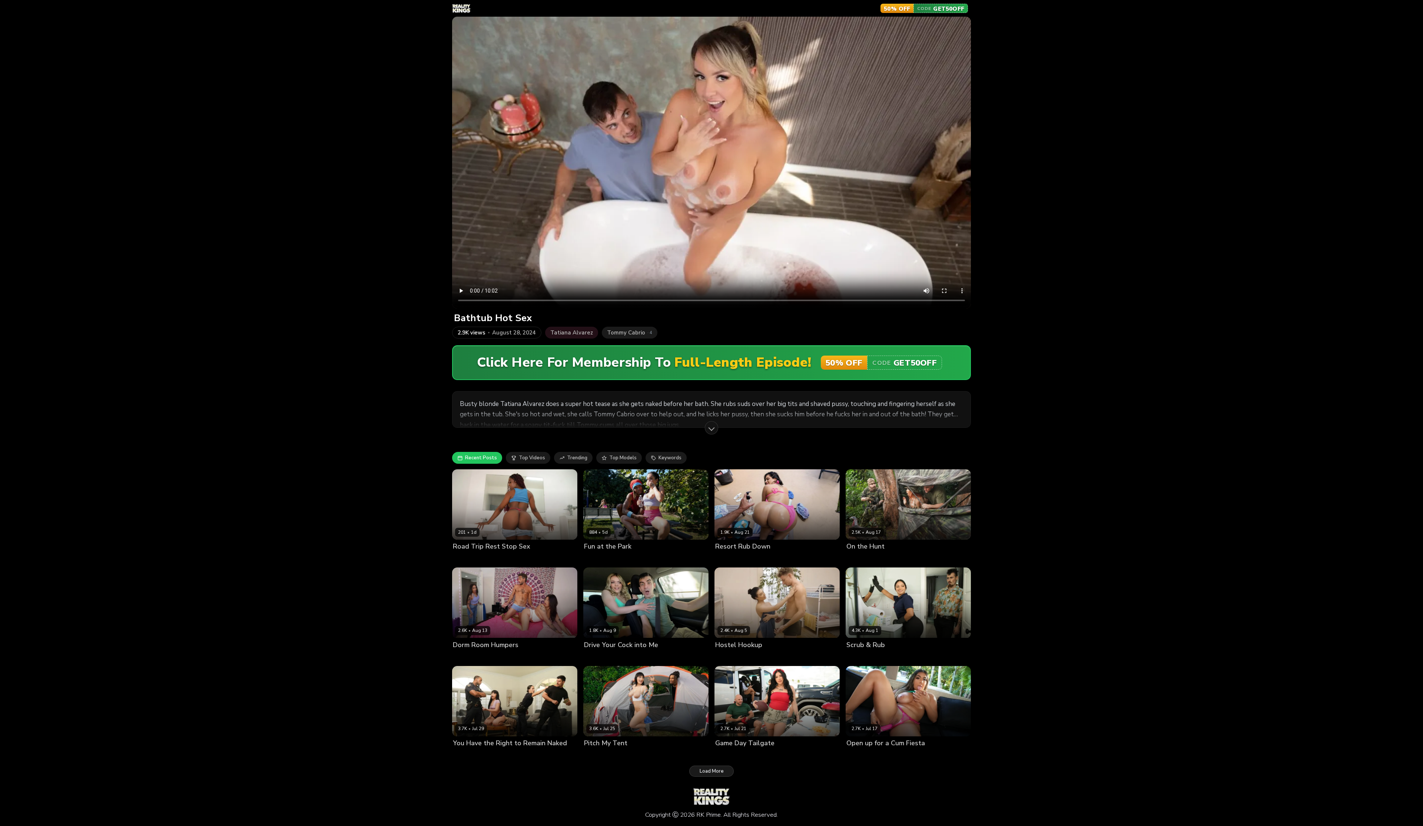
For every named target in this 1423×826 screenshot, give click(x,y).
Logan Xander (901, 657)
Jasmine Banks (500, 657)
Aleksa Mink (598, 755)
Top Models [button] (623, 457)
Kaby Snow (619, 559)
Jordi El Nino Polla (635, 657)
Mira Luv (593, 559)
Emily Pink (727, 657)
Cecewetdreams (472, 559)
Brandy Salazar (864, 657)
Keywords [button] (670, 457)
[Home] (461, 8)
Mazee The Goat (504, 755)
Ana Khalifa (466, 657)
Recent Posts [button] (481, 457)
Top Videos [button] (532, 457)
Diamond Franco (734, 755)
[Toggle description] (711, 427)
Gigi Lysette (860, 755)
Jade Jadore (597, 657)
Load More (712, 771)
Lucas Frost (756, 559)
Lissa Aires (728, 559)
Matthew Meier (759, 657)
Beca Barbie (467, 755)
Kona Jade (858, 559)
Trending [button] (577, 457)
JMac (499, 559)
